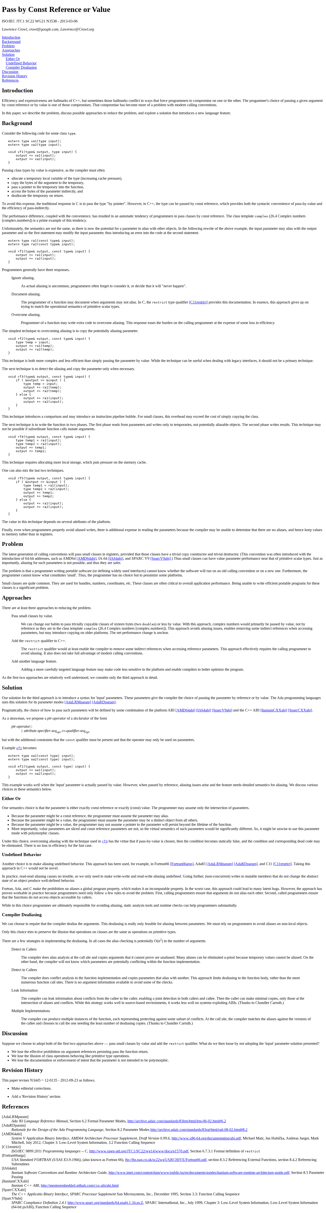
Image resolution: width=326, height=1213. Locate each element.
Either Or (13, 59)
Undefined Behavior (21, 63)
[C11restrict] (198, 302)
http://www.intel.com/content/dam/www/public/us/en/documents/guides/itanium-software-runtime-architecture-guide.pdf (199, 1173)
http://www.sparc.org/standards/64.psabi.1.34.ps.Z (105, 1203)
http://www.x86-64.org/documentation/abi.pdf (206, 1138)
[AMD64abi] (86, 558)
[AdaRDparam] (104, 702)
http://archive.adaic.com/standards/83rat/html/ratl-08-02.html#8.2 (198, 1130)
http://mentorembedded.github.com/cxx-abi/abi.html (80, 1185)
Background (11, 42)
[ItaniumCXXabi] (273, 710)
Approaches (11, 50)
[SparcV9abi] (160, 558)
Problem (8, 46)
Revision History (14, 76)
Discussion (10, 72)
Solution (8, 54)
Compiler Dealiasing (21, 67)
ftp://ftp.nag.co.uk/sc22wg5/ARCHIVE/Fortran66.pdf (165, 1160)
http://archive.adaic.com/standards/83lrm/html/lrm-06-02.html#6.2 (176, 1121)
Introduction (11, 37)
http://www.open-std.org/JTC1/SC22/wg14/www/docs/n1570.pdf (138, 1151)
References (10, 80)
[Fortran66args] (182, 864)
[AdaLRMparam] (77, 702)
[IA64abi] (115, 558)
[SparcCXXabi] (300, 710)
